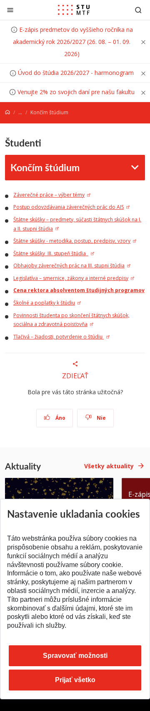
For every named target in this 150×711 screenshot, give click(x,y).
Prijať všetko (75, 679)
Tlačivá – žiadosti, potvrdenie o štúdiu (58, 336)
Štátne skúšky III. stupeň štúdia (50, 253)
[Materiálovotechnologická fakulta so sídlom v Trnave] (74, 10)
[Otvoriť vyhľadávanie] (138, 10)
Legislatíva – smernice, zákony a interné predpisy (70, 278)
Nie (100, 417)
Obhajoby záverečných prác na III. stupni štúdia (69, 265)
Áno (59, 417)
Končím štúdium (45, 167)
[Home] (7, 112)
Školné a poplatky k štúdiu (44, 302)
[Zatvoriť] (10, 10)
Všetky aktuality (109, 466)
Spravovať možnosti (75, 655)
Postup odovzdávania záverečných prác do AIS (68, 206)
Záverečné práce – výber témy (49, 194)
